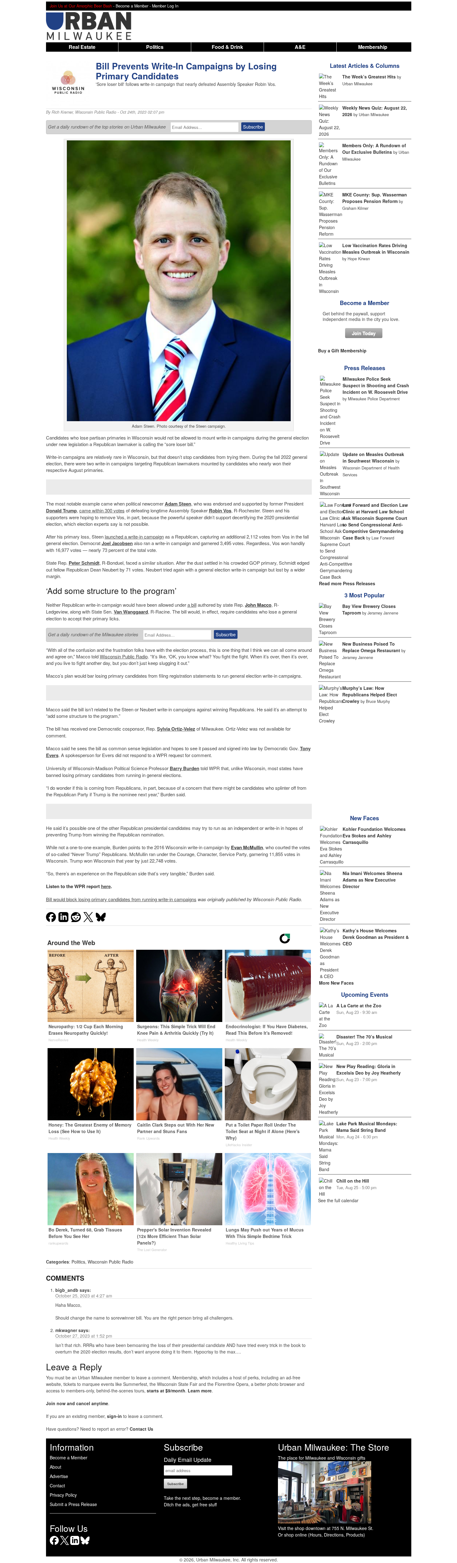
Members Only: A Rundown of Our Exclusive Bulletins (374, 148)
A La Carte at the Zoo (358, 1005)
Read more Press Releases (347, 583)
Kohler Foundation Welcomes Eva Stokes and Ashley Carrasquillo (374, 835)
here (106, 886)
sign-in (114, 1416)
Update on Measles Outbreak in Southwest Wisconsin (373, 457)
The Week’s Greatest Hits (369, 76)
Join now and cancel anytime (77, 1403)
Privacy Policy (63, 1495)
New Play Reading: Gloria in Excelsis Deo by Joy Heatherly (368, 1069)
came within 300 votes (102, 510)
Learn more (200, 1390)
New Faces (364, 818)
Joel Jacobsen (117, 543)
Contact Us (141, 1429)
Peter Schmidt (84, 562)
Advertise (59, 1476)
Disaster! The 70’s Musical (364, 1036)
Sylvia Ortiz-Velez (176, 728)
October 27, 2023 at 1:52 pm (83, 1336)
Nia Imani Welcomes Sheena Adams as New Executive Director (372, 879)
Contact (57, 1485)
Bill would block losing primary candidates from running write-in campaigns (121, 899)
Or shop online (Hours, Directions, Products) (321, 1535)
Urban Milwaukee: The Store (333, 1447)
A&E (300, 46)
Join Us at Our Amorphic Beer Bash (81, 6)
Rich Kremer (62, 112)
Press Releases (364, 368)
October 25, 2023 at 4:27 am (83, 1295)
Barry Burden (184, 768)
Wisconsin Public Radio (95, 112)
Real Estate (82, 46)
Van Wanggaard (131, 611)
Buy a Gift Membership (342, 350)
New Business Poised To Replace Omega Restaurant (371, 647)
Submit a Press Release (73, 1504)
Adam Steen (178, 503)
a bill (191, 604)
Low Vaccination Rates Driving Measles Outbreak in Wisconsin (375, 248)
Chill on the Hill (352, 1181)
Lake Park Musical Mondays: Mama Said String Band (366, 1126)
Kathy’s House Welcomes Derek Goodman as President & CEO (376, 937)
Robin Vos (220, 510)
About (55, 1467)
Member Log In (165, 6)
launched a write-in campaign (134, 536)
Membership (372, 46)
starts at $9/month (166, 1390)
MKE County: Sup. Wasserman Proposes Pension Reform (374, 197)
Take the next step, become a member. (202, 1498)
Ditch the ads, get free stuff (190, 1504)
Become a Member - (134, 6)
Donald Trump (61, 510)
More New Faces (336, 983)
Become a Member (364, 303)
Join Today (364, 333)
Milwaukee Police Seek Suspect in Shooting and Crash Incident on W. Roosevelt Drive (376, 385)
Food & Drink (227, 46)
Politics (155, 46)
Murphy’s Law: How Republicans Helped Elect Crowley (369, 694)
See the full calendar (338, 1200)
